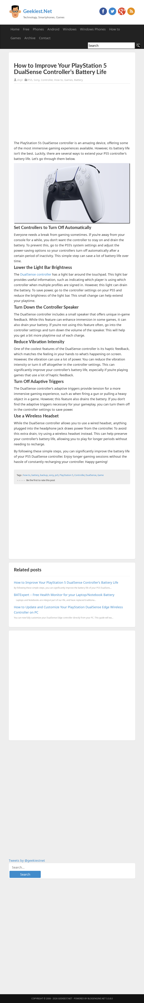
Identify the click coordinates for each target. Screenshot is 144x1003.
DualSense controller (35, 274)
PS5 (30, 80)
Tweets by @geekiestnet (27, 860)
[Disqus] (72, 685)
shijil (20, 80)
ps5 (56, 475)
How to (58, 80)
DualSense (91, 475)
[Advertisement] (55, 57)
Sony (37, 80)
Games (68, 80)
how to (26, 475)
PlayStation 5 (66, 475)
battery (35, 475)
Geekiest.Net (37, 11)
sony (51, 475)
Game (100, 475)
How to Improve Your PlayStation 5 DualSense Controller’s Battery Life (66, 582)
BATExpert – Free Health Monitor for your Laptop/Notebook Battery (64, 595)
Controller (47, 80)
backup (44, 475)
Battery (78, 80)
